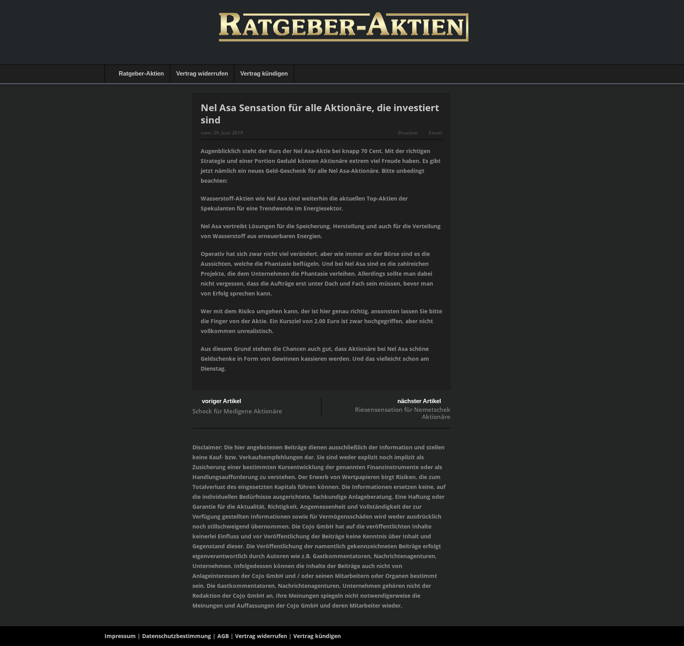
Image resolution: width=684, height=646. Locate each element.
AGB (223, 636)
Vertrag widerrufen (202, 73)
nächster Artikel (419, 401)
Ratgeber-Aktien (141, 73)
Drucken (408, 132)
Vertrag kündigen (264, 73)
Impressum (120, 636)
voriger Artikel (221, 401)
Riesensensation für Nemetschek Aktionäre (402, 413)
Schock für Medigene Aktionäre (237, 411)
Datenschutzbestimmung (176, 636)
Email (435, 132)
